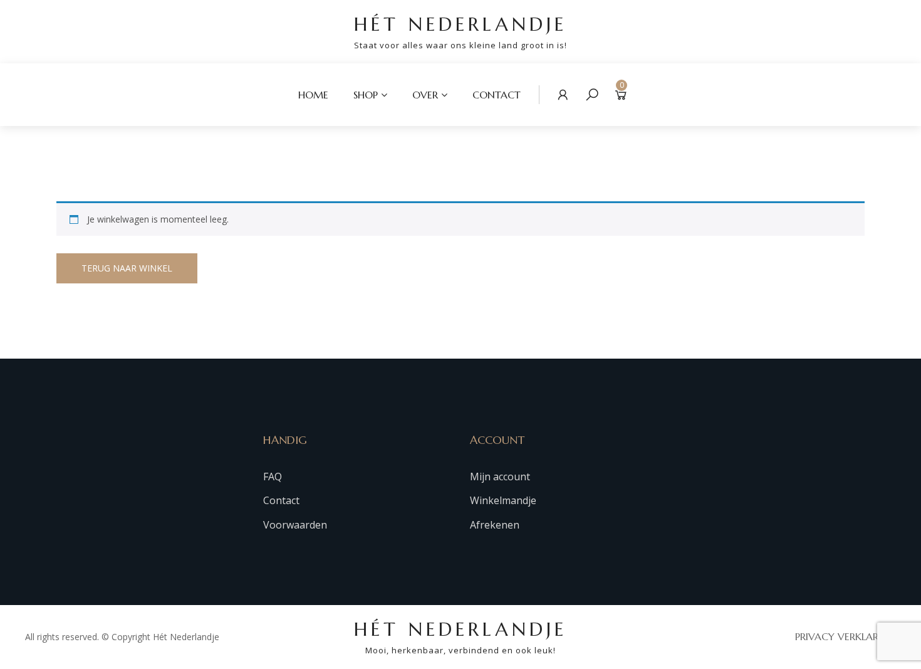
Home (313, 94)
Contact (496, 94)
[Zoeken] (592, 94)
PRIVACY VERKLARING (845, 636)
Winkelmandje (503, 500)
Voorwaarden (295, 525)
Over (425, 94)
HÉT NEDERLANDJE (460, 32)
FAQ (272, 476)
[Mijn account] (563, 94)
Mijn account (500, 476)
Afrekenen (494, 525)
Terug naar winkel (126, 268)
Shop (365, 94)
